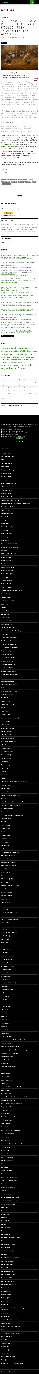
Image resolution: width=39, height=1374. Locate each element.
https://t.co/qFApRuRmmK (9, 317)
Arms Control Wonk (7, 513)
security (28, 181)
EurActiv (3, 771)
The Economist (5, 1247)
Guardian (3, 832)
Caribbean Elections (7, 584)
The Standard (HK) (6, 1278)
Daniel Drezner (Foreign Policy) (10, 674)
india (21, 357)
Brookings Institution (7, 567)
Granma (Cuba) (5, 828)
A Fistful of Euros (6, 453)
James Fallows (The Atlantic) (9, 912)
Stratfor (3, 1190)
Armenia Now (5, 510)
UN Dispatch (4, 1313)
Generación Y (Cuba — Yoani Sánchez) (12, 815)
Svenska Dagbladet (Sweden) (9, 1200)
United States (5, 17)
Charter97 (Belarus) (7, 594)
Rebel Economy (5, 1137)
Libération (4, 1003)
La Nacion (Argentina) (7, 966)
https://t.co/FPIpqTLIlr (19, 257)
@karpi (5, 262)
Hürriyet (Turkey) (6, 869)
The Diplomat (5, 1241)
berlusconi (12, 348)
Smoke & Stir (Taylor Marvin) (9, 1177)
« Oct (2, 398)
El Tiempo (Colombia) (7, 751)
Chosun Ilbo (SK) (6, 610)
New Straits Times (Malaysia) (9, 1053)
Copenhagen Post (6, 624)
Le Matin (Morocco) (6, 996)
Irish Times (4, 899)
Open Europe (5, 1090)
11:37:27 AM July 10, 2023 (8, 292)
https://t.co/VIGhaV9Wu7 (25, 309)
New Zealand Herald (7, 1060)
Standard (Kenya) (6, 1184)
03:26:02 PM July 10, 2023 (8, 259)
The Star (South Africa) (8, 1281)
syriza (12, 365)
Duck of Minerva (6, 701)
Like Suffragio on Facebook (11, 405)
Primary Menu (36, 2)
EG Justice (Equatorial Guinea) (10, 718)
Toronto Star (5, 1301)
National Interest (6, 1043)
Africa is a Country (6, 463)
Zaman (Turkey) (5, 1360)
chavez (33, 348)
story (22, 73)
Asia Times (4, 520)
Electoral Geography (7, 765)
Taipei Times (4, 1207)
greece (9, 357)
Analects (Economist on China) (10, 500)
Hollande (15, 357)
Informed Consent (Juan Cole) (10, 885)
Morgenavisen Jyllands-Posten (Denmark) (13, 1040)
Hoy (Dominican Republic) (8, 855)
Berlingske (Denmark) (7, 560)
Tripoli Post (4, 1304)
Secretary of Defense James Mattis (12, 431)
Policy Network (5, 1113)
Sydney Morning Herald (8, 1204)
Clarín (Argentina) (6, 617)
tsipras (22, 365)
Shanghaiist (4, 1167)
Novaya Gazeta (5, 1073)
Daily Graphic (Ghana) (7, 641)
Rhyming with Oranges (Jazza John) (11, 1143)
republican (19, 363)
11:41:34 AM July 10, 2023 (8, 284)
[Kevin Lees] (5, 253)
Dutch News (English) (7, 704)
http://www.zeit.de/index (8, 865)
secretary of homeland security (14, 146)
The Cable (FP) (5, 1234)
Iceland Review (5, 872)
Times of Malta (5, 1291)
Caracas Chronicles (6, 580)
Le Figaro (3, 993)
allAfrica (3, 486)
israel (26, 357)
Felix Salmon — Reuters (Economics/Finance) (14, 781)
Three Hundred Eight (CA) (8, 1284)
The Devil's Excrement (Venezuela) (11, 1237)
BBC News (4, 550)
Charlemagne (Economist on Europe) (11, 590)
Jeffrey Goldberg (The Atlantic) (10, 919)
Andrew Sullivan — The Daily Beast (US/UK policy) (15, 503)
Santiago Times (5, 1154)
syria (9, 365)
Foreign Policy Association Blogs (10, 795)
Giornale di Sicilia (6, 818)
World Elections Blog (7, 1336)
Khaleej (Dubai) (5, 936)
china (2, 351)
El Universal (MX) (6, 755)
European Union (18, 354)
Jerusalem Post (5, 922)
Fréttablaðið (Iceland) (7, 808)
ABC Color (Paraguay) (7, 456)
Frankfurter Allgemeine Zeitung (10, 805)
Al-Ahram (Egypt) (6, 476)
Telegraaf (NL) (5, 1214)
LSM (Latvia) (4, 1009)
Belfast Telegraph (6, 557)
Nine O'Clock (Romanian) (8, 1066)
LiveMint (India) (5, 1006)
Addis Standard (5, 460)
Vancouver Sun (5, 1316)
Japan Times (4, 916)
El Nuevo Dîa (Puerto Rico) (8, 741)
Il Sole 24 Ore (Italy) (7, 879)
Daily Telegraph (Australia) (8, 664)
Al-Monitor (4, 480)
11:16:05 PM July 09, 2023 (8, 299)
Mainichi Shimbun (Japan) (8, 1013)
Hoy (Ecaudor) (5, 859)
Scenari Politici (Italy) (7, 1157)
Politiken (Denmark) (6, 1120)
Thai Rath (4, 1217)
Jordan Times (5, 929)
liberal (8, 359)
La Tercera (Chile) (6, 979)
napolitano (6, 181)
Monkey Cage (5, 1033)
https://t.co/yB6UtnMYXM (24, 331)
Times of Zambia (6, 1294)
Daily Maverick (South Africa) (9, 647)
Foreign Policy (5, 791)
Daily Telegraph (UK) (7, 667)
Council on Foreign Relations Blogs (11, 631)
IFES (2, 875)
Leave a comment (19, 37)
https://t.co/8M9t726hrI (8, 265)
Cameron (19, 348)
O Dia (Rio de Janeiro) (7, 1080)
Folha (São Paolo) (6, 788)
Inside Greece (5, 889)
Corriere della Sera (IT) (7, 627)
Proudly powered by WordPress (9, 1371)
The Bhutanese (5, 1231)
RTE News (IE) (5, 1150)
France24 (3, 798)
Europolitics (4, 775)
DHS (9, 179)
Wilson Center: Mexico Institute (10, 1333)
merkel (28, 359)
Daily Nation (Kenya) (7, 654)
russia (25, 362)
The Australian (5, 1227)
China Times (4, 604)
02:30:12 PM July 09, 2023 (8, 332)
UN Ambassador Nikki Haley (10, 434)
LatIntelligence (5, 986)
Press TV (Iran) (5, 1127)
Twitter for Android (24, 259)
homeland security (18, 179)
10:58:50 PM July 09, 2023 (8, 310)
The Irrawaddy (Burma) (7, 1261)
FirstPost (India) (5, 785)
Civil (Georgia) (5, 614)
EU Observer (5, 768)
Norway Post (5, 1070)
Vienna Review (5, 1323)
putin (14, 363)
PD (9, 363)
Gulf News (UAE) (6, 838)
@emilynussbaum (8, 322)
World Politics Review (7, 1340)
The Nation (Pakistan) (7, 1271)
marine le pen (21, 359)
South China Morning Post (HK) (10, 1180)
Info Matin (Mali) (6, 882)
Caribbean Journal (6, 587)
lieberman (30, 179)
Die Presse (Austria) (7, 694)
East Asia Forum (5, 714)
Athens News (5, 523)
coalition (6, 351)
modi (33, 359)
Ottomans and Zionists (8, 1100)
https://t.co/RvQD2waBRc (9, 290)
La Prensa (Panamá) (6, 969)
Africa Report (5, 466)
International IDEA (6, 892)
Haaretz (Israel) (5, 842)
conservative (21, 350)
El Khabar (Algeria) (6, 731)
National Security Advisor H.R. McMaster (14, 436)
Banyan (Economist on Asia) (9, 543)
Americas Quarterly (6, 493)
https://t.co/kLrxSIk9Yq (14, 304)
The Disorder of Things (8, 1244)
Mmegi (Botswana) (6, 1029)
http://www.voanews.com (8, 862)
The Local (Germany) (7, 1264)
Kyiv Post (4, 946)
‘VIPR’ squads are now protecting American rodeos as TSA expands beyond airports (19, 27)
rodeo (21, 181)
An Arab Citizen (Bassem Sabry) (10, 497)
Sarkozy (31, 363)
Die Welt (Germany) (7, 698)
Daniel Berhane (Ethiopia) (8, 671)
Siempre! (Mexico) (6, 1174)
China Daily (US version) (8, 600)
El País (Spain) (5, 745)
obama (14, 181)
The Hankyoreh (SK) (7, 1251)
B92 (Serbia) (4, 530)
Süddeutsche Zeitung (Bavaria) (10, 1197)
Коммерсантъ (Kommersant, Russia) (12, 1363)
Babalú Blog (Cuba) (6, 533)
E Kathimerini (5, 711)
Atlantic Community (7, 527)
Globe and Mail (5, 825)
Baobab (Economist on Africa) (9, 547)
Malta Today (4, 1019)
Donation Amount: (6, 207)
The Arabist (4, 1224)
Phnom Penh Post (6, 1110)
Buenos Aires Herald (7, 570)
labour (4, 359)
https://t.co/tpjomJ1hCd (19, 297)
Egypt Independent (7, 721)
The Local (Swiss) (6, 1268)
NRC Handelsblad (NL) (7, 1076)
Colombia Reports (6, 621)
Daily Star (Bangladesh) (7, 657)
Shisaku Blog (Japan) (7, 1170)
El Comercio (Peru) (6, 724)
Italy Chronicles (5, 902)
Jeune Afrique (5, 926)
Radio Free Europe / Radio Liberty (11, 1130)
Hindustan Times (6, 848)
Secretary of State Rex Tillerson (11, 429)
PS (11, 363)
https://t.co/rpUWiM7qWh (9, 282)
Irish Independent (6, 895)
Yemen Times (5, 1353)
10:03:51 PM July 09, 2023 (8, 319)
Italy (29, 357)
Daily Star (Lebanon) (7, 661)
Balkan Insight (5, 537)
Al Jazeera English (6, 473)
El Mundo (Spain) (6, 735)
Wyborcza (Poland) (6, 1343)
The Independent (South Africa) (10, 1257)
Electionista (4, 761)
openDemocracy (6, 1093)
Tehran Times (5, 1211)
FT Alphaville (5, 812)
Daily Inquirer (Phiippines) (8, 644)
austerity (6, 348)
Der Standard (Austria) (7, 688)
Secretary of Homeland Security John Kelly (15, 433)
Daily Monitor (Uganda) (7, 651)
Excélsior (3, 778)
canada (26, 348)
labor (32, 357)
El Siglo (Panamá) (6, 748)
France (32, 354)
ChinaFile (3, 607)
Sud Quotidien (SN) (6, 1194)
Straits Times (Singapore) (8, 1187)
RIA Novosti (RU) (6, 1147)
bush (4, 179)
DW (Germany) (5, 708)
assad (2, 348)
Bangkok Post (5, 540)
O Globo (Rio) (5, 1083)
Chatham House (6, 597)
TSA (34, 181)
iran (24, 357)
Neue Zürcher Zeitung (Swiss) (10, 1046)
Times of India (5, 1288)
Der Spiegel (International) (9, 684)
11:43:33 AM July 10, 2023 (8, 275)
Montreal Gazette (6, 1036)
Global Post (4, 822)
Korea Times (5, 942)
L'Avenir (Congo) (5, 949)
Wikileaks (4, 1330)
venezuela (29, 369)
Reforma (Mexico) (6, 1140)
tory (15, 365)
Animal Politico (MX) (7, 507)
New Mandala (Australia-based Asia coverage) (14, 1050)
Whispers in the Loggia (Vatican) (10, 1326)
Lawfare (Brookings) (7, 989)
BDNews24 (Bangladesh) (8, 553)
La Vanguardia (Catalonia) (8, 983)
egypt (6, 354)
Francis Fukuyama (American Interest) (12, 802)
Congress (12, 351)
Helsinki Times (5, 845)
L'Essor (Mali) (4, 952)
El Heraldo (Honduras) (7, 728)
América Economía (6, 490)
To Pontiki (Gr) (5, 1298)
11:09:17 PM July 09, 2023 (8, 305)
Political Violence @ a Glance (9, 1117)
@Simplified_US (7, 255)
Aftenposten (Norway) (7, 470)
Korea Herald (5, 939)
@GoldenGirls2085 (8, 302)
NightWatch (4, 1063)
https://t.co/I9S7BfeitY (8, 274)
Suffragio (4, 2)
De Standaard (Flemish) (7, 681)
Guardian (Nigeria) (6, 835)
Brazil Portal (4, 564)
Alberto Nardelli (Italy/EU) (8, 483)
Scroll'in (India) (5, 1164)
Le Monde (4, 999)
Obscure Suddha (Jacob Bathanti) (11, 1086)
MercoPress (4, 1026)
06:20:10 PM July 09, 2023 (8, 327)
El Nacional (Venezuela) (7, 738)
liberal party (14, 359)
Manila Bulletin (5, 1023)
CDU (30, 348)
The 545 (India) (5, 1221)
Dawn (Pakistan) (6, 678)
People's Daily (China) (7, 1107)
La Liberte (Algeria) (6, 959)
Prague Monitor (5, 1123)
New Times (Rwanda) (7, 1056)
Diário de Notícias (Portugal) (9, 691)
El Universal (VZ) (6, 758)
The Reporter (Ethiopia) (8, 1274)
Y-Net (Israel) (5, 1350)
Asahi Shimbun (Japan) (7, 517)
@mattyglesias (29, 287)
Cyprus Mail (4, 634)
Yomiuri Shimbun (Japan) (8, 1356)
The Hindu (4, 1254)
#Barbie (36, 302)
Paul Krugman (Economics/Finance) (11, 1103)
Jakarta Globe (5, 905)
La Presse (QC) (5, 973)
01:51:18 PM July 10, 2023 (8, 267)
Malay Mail (4, 1016)
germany (4, 357)
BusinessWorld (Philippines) (9, 574)
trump (18, 365)
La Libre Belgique (6, 962)
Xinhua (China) (5, 1346)
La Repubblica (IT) (6, 976)
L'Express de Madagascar (8, 956)
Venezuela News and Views (9, 1319)
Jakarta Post (4, 909)
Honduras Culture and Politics (10, 852)
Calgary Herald (5, 577)
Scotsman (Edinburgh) (7, 1160)
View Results (19, 442)
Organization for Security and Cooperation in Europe (16, 1097)
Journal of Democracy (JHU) (9, 932)
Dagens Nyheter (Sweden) (9, 637)
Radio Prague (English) (7, 1133)
